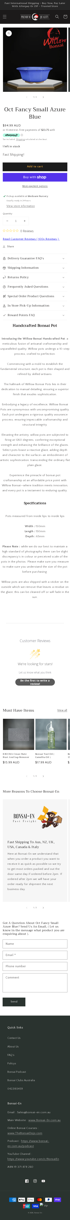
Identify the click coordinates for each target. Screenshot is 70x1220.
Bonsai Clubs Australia (21, 1080)
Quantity (7, 213)
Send (14, 1001)
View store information (21, 206)
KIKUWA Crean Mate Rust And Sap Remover (16, 755)
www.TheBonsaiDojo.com (24, 1133)
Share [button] (10, 246)
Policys (11, 1063)
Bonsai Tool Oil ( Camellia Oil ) (44, 755)
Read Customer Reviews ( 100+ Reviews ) (31, 239)
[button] (5, 17)
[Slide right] (43, 97)
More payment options (35, 186)
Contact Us (14, 1038)
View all (62, 710)
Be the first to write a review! (35, 682)
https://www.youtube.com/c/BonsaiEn (33, 1159)
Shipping (20, 139)
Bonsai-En (38, 1213)
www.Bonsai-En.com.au (44, 1120)
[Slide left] (27, 97)
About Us (13, 1046)
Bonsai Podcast (16, 1071)
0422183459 (15, 1088)
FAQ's (11, 1055)
